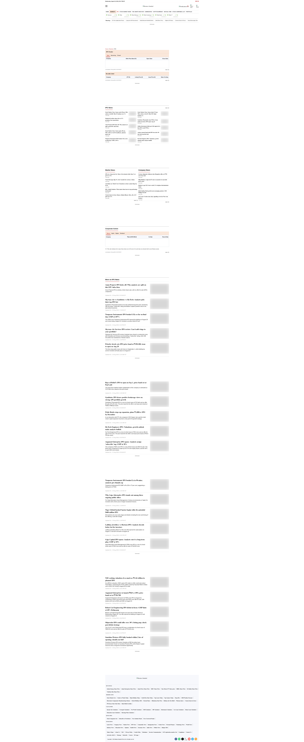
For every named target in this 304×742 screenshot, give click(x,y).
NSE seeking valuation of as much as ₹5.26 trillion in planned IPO (125, 579)
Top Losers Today (158, 698)
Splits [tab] (112, 233)
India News (149, 727)
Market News (126, 724)
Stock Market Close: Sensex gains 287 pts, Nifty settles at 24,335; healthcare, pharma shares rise (115, 132)
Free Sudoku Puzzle (137, 718)
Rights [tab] (117, 233)
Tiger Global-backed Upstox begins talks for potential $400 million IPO (125, 511)
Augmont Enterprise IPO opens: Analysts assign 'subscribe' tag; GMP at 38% (123, 443)
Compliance (181, 732)
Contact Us (188, 732)
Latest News (110, 724)
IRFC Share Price (155, 689)
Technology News (180, 724)
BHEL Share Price (181, 689)
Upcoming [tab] (113, 55)
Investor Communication (155, 732)
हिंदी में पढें (197, 1)
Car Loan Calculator (179, 710)
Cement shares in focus (190, 701)
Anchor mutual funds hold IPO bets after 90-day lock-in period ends (148, 133)
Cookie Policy (137, 732)
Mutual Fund (167, 11)
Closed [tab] (119, 55)
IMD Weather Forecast (187, 698)
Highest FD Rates (169, 20)
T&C (122, 732)
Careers (131, 735)
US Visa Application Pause (118, 20)
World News (189, 724)
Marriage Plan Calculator (128, 712)
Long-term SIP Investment (132, 20)
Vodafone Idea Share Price (113, 692)
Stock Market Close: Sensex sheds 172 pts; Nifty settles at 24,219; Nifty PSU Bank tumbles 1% (148, 113)
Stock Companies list (178, 11)
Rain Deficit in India (127, 704)
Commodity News (142, 724)
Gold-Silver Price (159, 20)
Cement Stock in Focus (180, 20)
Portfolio (189, 11)
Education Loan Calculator (113, 712)
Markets (112, 11)
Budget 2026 (165, 727)
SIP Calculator (156, 710)
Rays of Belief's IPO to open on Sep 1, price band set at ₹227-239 (125, 383)
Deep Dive (177, 698)
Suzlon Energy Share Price (113, 689)
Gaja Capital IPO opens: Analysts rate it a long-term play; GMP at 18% (125, 540)
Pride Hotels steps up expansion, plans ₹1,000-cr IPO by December (125, 413)
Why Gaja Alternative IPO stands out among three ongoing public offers (124, 496)
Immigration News (152, 724)
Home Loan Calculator (190, 710)
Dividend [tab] (122, 233)
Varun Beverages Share (193, 20)
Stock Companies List (112, 718)
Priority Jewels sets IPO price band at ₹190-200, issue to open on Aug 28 (125, 345)
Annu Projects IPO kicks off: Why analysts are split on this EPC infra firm (116, 125)
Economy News (141, 727)
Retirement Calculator (166, 710)
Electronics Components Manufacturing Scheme (118, 701)
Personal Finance (170, 724)
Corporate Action (111, 229)
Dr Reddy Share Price (192, 689)
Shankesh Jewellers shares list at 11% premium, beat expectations (114, 119)
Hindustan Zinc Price (157, 701)
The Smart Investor (138, 11)
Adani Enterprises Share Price (128, 689)
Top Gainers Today (168, 698)
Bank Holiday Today (135, 698)
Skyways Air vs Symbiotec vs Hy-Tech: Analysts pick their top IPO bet (124, 300)
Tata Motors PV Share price (168, 689)
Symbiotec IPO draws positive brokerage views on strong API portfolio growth (123, 398)
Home (107, 11)
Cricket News (161, 724)
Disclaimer (144, 732)
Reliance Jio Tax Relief (169, 701)
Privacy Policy (129, 732)
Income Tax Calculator (112, 710)
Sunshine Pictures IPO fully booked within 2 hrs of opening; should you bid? (124, 638)
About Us (117, 732)
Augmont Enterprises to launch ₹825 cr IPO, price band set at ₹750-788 (124, 594)
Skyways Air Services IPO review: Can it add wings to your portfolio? (125, 330)
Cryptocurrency (158, 11)
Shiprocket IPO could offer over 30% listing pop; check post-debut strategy (125, 623)
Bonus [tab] (108, 233)
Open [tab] (108, 55)
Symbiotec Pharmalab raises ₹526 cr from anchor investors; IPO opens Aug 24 (148, 120)
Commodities (148, 11)
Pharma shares (179, 701)
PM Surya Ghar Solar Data (113, 704)
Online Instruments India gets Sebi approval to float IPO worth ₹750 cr (149, 127)
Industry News (110, 727)
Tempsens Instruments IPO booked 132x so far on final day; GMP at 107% (116, 139)
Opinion (127, 727)
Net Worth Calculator (136, 710)
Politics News (157, 727)
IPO (118, 11)
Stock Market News (125, 11)
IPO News (109, 108)
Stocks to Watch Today (122, 698)
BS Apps (136, 735)
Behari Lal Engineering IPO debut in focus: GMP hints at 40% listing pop (126, 608)
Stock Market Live (111, 698)
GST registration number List (170, 732)
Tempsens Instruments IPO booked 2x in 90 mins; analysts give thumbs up (123, 481)
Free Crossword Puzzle (149, 718)
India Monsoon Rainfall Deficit (146, 20)
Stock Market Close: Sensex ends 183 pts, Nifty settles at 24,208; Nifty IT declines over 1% (116, 113)
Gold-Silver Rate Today (147, 698)
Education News (119, 727)
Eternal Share (146, 701)
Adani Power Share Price (144, 689)
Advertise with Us (111, 735)
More (166, 69)
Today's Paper (110, 732)
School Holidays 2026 (137, 701)
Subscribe (125, 735)
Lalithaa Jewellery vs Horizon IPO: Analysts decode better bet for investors (124, 526)
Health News (133, 727)
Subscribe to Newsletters (125, 718)
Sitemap (119, 735)
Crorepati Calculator (124, 710)
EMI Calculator (147, 710)
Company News (118, 724)
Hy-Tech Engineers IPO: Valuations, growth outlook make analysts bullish (148, 139)
